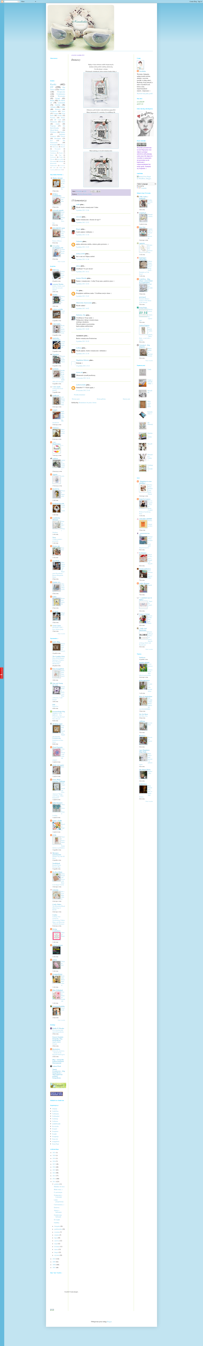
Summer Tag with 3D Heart (58, 857)
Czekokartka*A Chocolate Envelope (150, 233)
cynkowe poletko (57, 309)
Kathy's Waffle (57, 820)
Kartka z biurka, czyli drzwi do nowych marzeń (58, 288)
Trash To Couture (144, 499)
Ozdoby (90, 194)
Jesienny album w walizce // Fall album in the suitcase (145, 300)
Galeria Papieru (144, 325)
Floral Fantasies (57, 747)
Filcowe (52, 159)
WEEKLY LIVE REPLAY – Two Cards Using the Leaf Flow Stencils (58, 716)
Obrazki (85, 194)
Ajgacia (54, 474)
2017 (54, 1164)
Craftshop (52, 169)
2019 (54, 1158)
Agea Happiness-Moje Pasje (144, 751)
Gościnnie (62, 165)
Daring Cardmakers (56, 930)
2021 (54, 1153)
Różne (52, 100)
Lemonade (61, 102)
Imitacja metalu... (63, 299)
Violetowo (55, 428)
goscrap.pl (142, 297)
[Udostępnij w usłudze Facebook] (97, 191)
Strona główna (101, 399)
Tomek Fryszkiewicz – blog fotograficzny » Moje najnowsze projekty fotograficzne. (58, 1073)
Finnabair (55, 354)
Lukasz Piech (56, 1066)
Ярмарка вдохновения (56, 854)
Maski (60, 167)
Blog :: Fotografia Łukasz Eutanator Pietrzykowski (58, 1061)
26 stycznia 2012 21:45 (83, 390)
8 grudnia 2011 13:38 (82, 259)
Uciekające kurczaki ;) (150, 467)
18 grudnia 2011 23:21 (83, 366)
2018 (54, 1161)
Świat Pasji (55, 1144)
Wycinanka (53, 161)
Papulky (150, 586)
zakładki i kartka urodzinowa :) (63, 464)
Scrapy (57, 98)
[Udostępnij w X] (95, 191)
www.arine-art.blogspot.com (57, 247)
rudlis (78, 204)
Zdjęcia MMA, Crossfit (56, 1043)
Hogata (78, 229)
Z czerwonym (58, 1192)
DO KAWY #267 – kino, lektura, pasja (58, 628)
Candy (61, 157)
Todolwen (142, 657)
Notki (63, 122)
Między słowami (57, 178)
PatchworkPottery (145, 569)
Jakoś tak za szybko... (63, 432)
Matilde (54, 295)
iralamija (55, 890)
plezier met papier (58, 765)
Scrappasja (55, 1136)
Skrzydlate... (149, 391)
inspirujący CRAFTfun (142, 259)
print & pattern (57, 945)
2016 (54, 1167)
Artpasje (54, 1109)
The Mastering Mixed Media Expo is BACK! (58, 908)
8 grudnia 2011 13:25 (82, 247)
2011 (54, 1181)
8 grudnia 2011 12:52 (82, 222)
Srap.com (55, 1139)
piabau (54, 960)
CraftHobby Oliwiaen (56, 519)
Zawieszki (53, 157)
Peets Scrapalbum (58, 669)
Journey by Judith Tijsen (63, 359)
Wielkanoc (53, 132)
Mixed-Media (54, 130)
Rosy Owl (142, 227)
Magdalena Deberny (82, 360)
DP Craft (57, 120)
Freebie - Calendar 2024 (150, 523)
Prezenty (52, 118)
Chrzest (63, 136)
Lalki (54, 167)
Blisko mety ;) (58, 1189)
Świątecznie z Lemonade (58, 1196)
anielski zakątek (144, 662)
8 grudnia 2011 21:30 (82, 354)
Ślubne (62, 107)
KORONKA (143, 784)
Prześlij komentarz (79, 395)
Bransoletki (53, 163)
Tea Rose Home (57, 872)
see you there (150, 724)
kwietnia (57, 1246)
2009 (54, 1262)
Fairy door (62, 549)
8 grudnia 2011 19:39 (82, 341)
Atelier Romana (144, 583)
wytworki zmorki (57, 210)
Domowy (56, 1207)
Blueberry (142, 735)
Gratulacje (53, 153)
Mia (77, 290)
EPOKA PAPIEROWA (56, 195)
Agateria (142, 243)
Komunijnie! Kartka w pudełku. (63, 184)
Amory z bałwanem (58, 1211)
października (58, 1229)
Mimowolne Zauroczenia (84, 303)
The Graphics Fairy (58, 656)
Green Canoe (56, 625)
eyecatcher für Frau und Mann (150, 619)
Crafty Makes (56, 904)
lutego (56, 1252)
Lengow (54, 410)
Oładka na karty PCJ (150, 202)
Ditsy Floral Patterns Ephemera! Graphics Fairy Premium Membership (58, 661)
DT (78, 194)
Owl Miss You (143, 716)
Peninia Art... (56, 582)
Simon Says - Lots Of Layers (63, 647)
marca (56, 1249)
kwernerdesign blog (58, 711)
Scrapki (54, 1134)
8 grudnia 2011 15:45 (82, 296)
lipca (56, 1238)
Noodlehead (56, 863)
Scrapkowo (53, 111)
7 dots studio (56, 387)
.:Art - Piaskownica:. (56, 443)
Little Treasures (57, 803)
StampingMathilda (58, 1006)
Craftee (54, 915)
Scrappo (55, 113)
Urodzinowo (61, 94)
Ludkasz (79, 348)
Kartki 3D (59, 169)
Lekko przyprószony (59, 1201)
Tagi (60, 155)
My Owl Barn (143, 714)
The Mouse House (144, 769)
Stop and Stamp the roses (57, 684)
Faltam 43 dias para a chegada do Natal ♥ (150, 559)
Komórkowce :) (149, 413)
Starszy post (126, 399)
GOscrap (62, 145)
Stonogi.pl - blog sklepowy (144, 346)
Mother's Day (150, 772)
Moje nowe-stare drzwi (149, 404)
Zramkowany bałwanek (58, 1216)
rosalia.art (55, 395)
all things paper (57, 724)
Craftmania (55, 1114)
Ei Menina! (142, 553)
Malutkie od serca (59, 1187)
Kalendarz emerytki (63, 601)
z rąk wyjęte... (57, 324)
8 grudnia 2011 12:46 (82, 210)
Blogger (109, 1322)
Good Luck (62, 1009)
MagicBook (63, 614)
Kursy (51, 155)
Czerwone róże (63, 199)
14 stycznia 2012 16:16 (83, 378)
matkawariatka (81, 385)
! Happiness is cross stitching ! (145, 482)
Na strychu (55, 1126)
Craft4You (55, 1111)
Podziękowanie (54, 151)
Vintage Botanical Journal (57, 389)
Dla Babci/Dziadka (57, 127)
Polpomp (53, 126)
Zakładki (60, 161)
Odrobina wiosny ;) (149, 435)
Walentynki (53, 122)
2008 (54, 1265)
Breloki (63, 147)
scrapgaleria (55, 1141)
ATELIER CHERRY (145, 519)
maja (56, 1244)
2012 (54, 1179)
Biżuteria (58, 109)
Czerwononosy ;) (59, 1205)
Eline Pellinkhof (57, 990)
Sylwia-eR (79, 372)
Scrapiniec (55, 1131)
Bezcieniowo (56, 1049)
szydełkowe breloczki (63, 344)
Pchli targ (55, 270)
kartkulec (55, 369)
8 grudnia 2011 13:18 (82, 235)
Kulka (54, 596)
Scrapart (54, 1129)
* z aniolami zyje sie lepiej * (145, 599)
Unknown (79, 241)
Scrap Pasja (143, 307)
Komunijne (53, 145)
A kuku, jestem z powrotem (57, 540)
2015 (54, 1170)
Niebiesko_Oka (81, 315)
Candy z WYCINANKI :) (150, 382)
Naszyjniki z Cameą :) (150, 457)
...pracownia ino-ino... (144, 534)
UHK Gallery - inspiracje (144, 197)
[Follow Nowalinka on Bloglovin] (145, 136)
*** (62, 446)
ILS (81, 194)
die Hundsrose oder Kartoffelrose (150, 686)
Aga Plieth (55, 561)
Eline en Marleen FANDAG (63, 996)
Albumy (53, 107)
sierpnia (56, 1235)
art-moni (55, 611)
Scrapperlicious (57, 974)
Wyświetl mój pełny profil (145, 93)
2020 (54, 1155)
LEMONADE (56, 1124)
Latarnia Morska (57, 284)
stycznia (57, 1255)
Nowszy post (76, 399)
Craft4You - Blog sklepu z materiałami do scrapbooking (146, 281)
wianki (58, 124)
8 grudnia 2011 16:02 (82, 308)
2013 (54, 1176)
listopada (57, 1226)
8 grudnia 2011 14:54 (82, 284)
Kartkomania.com (58, 503)
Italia (62, 767)
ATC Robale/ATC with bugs (63, 400)
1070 (62, 476)
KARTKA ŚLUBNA (150, 287)
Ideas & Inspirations (145, 696)
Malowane (55, 147)
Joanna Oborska (81, 278)
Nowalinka (142, 71)
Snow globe (60, 159)
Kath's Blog (56, 642)
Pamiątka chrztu (150, 215)
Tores (54, 537)
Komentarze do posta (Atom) (87, 403)
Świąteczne (61, 91)
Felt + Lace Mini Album (63, 895)
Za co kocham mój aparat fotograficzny (58, 1031)
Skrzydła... (149, 445)
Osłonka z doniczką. (63, 274)
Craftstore (55, 1121)
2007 (54, 1267)
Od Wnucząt (150, 423)
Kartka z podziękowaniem (63, 329)
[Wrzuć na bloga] (93, 191)
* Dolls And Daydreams (143, 629)
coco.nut (79, 217)
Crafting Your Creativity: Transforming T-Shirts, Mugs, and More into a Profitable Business (58, 920)
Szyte (63, 111)
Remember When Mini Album (63, 980)
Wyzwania (61, 96)
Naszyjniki (58, 149)
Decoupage (57, 138)
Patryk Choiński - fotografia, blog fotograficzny (58, 1039)
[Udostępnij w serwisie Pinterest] (99, 191)
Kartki (53, 84)
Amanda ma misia (63, 251)
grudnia (56, 1184)
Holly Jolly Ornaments (63, 673)
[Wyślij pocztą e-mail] (91, 191)
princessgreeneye (144, 680)
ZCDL (54, 835)
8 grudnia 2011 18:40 (82, 329)
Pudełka (62, 132)
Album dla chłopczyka (63, 586)
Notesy (63, 118)
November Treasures (150, 740)
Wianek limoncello (63, 493)
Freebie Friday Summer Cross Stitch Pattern (150, 489)
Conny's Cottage (144, 614)
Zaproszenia (53, 165)
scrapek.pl (142, 213)
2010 (54, 1259)
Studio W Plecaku (58, 1028)
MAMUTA (55, 489)
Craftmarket (55, 1116)
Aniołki (59, 115)
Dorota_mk (56, 546)
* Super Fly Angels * (150, 604)
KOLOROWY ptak (58, 228)
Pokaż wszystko (61, 261)
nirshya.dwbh (80, 254)
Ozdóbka (56, 1223)
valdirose (142, 721)
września (57, 1232)
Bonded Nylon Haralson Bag (56, 866)
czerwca (57, 1241)
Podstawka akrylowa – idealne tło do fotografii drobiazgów (58, 1053)
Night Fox (55, 706)
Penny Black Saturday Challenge (58, 780)
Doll (53, 704)
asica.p (78, 266)
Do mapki (57, 1220)
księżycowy (63, 312)
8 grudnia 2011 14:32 (82, 272)
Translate (144, 188)
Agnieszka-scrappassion (56, 339)
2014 (54, 1173)
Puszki (61, 153)
